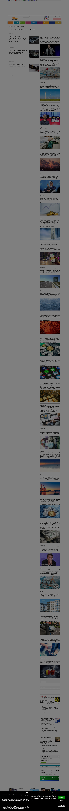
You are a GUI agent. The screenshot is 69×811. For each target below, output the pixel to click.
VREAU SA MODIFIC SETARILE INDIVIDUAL (61, 801)
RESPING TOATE (62, 805)
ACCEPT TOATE (61, 797)
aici (10, 804)
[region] (34, 801)
